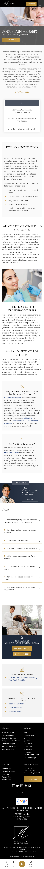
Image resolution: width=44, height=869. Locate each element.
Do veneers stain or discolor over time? (19, 578)
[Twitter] (17, 786)
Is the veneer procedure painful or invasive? (19, 557)
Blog (25, 732)
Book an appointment (22, 648)
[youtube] (25, 786)
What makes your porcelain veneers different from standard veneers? (20, 521)
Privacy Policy (12, 851)
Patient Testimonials (31, 755)
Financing (5, 774)
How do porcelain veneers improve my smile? (20, 531)
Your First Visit (29, 735)
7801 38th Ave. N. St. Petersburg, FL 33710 (22, 815)
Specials (27, 741)
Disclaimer (32, 851)
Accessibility (23, 851)
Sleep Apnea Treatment (11, 741)
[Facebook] (13, 786)
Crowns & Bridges (8, 743)
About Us (27, 738)
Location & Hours (8, 771)
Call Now (31, 3)
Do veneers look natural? (16, 540)
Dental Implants (8, 735)
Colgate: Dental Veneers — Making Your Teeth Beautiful (23, 678)
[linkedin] (30, 786)
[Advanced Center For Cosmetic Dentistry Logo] (10, 4)
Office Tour (28, 746)
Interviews (27, 752)
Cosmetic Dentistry (16, 704)
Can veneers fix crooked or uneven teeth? (20, 567)
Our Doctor (28, 743)
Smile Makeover (15, 711)
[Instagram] (21, 786)
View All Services (8, 749)
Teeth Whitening (15, 707)
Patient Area (6, 777)
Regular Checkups (9, 746)
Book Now (11, 40)
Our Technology (30, 757)
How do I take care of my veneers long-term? (19, 588)
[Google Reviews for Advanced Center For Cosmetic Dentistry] (22, 801)
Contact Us (6, 769)
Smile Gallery (28, 749)
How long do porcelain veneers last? (20, 548)
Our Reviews (6, 780)
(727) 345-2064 (22, 92)
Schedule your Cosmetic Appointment (33, 779)
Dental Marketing (15, 857)
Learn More (30, 499)
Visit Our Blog (23, 793)
